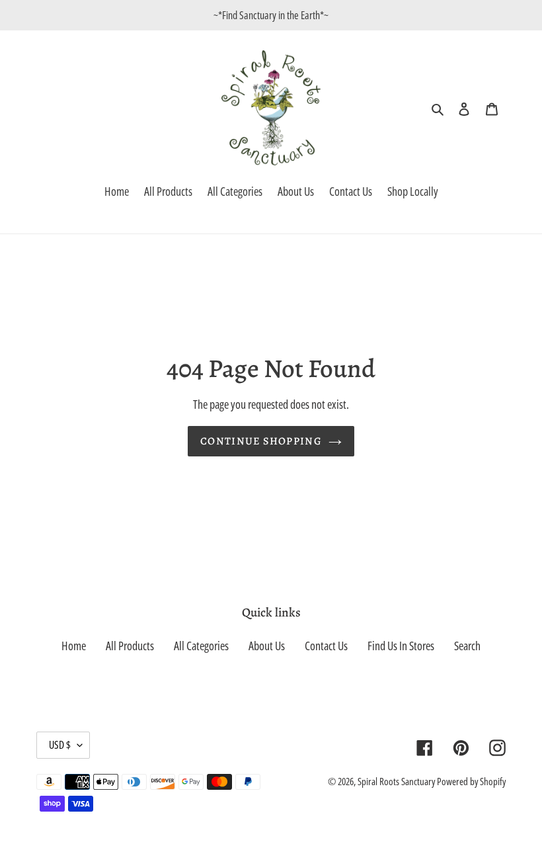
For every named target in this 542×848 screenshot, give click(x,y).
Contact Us (326, 646)
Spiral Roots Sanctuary (397, 781)
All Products (130, 646)
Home (73, 646)
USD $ (60, 745)
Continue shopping (261, 441)
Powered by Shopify (471, 781)
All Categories (201, 646)
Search (467, 646)
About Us (267, 646)
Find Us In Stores (401, 646)
